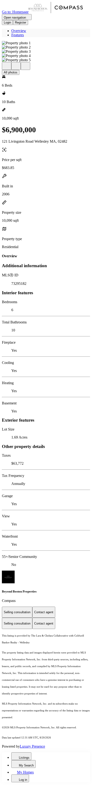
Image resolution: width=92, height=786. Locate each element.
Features (17, 35)
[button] (46, 43)
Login (7, 22)
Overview (18, 31)
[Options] (6, 66)
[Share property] (25, 66)
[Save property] (16, 66)
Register (20, 22)
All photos (10, 72)
